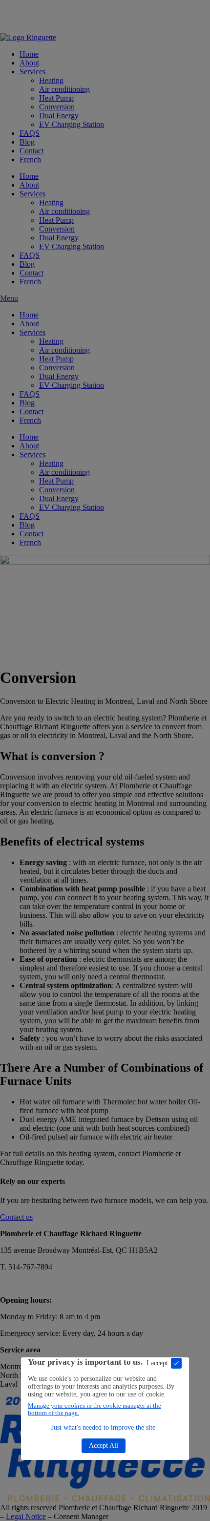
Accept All (103, 1445)
